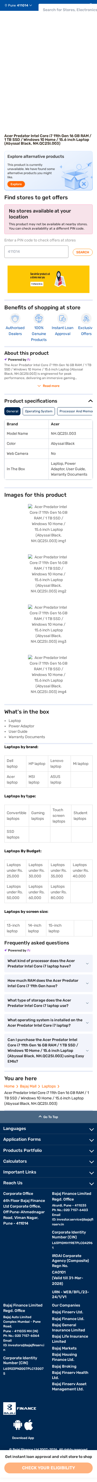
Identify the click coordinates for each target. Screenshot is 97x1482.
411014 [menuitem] (22, 5)
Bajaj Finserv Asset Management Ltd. (69, 1386)
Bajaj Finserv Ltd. (67, 1312)
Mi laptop (80, 763)
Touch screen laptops (59, 816)
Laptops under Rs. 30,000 (37, 870)
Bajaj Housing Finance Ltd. (64, 1357)
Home (9, 1086)
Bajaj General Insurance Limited (68, 1327)
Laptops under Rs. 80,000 (59, 892)
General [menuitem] (12, 411)
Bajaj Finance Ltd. (68, 1319)
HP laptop (37, 763)
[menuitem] (20, 5)
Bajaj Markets (64, 1348)
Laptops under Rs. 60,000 (37, 892)
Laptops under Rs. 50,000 (15, 892)
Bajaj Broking (64, 1366)
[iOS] (28, 1425)
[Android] (17, 1425)
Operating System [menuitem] (39, 411)
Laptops (49, 1086)
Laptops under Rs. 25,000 (15, 870)
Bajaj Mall (28, 1086)
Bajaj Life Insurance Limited (70, 1339)
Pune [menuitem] (12, 5)
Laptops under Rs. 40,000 (81, 870)
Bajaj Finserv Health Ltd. (70, 1375)
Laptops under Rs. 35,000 (59, 870)
